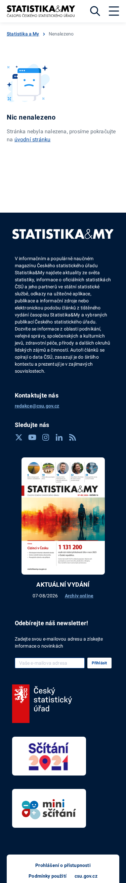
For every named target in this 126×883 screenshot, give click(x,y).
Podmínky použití (48, 876)
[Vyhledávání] (95, 11)
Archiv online (79, 595)
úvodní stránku (32, 139)
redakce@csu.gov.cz (37, 406)
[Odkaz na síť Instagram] (46, 437)
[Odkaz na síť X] (19, 437)
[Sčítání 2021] (49, 756)
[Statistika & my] (41, 11)
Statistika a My (23, 33)
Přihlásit (99, 663)
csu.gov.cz (86, 876)
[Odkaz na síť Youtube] (32, 437)
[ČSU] (42, 703)
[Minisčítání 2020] (49, 808)
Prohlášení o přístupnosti (62, 865)
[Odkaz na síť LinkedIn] (59, 437)
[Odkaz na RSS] (73, 437)
